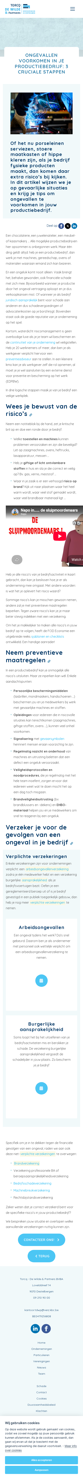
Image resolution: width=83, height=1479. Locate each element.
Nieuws (41, 1367)
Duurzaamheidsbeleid (41, 1404)
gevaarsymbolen (52, 739)
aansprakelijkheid (34, 880)
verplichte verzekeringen (47, 902)
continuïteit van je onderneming (32, 342)
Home (41, 1342)
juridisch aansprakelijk (21, 300)
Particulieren (41, 1355)
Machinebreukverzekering (32, 1190)
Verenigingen (41, 1361)
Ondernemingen (41, 1349)
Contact (41, 1392)
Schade (41, 1386)
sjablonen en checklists (47, 636)
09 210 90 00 (41, 1297)
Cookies (41, 1398)
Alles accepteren (41, 1460)
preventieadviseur (18, 359)
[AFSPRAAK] (41, 980)
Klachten (41, 1411)
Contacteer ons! (39, 1240)
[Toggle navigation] (72, 9)
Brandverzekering (26, 1163)
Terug (43, 1256)
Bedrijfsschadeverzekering (32, 1183)
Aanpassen (41, 1469)
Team (41, 1373)
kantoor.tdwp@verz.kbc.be (41, 1310)
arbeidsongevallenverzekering (47, 869)
